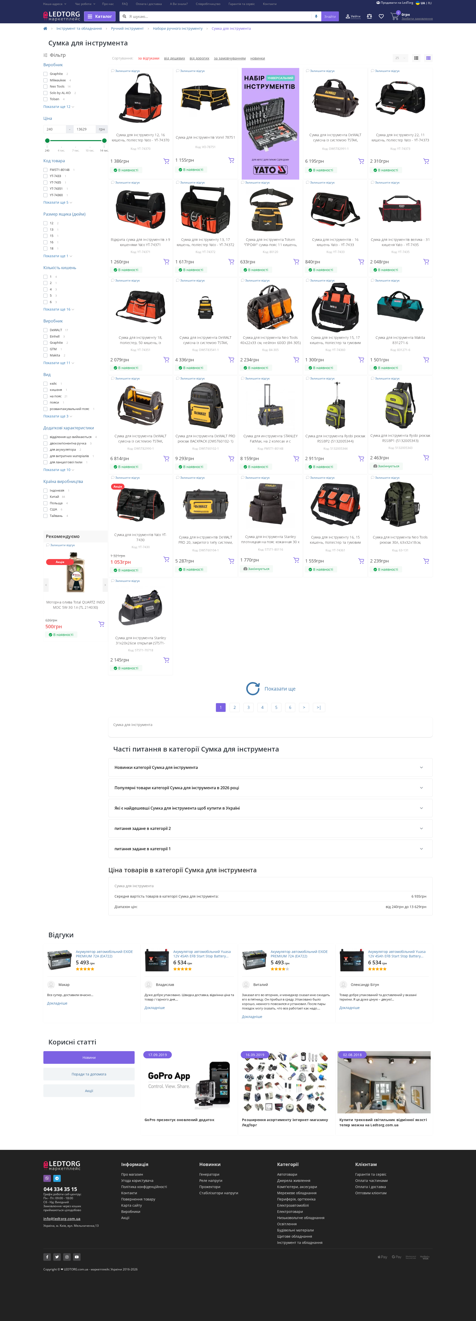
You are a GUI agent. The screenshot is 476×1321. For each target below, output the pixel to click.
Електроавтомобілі (293, 1205)
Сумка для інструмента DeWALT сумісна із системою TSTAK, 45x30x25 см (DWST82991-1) (335, 140)
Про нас (108, 4)
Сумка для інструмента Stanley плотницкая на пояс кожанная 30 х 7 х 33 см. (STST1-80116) (270, 541)
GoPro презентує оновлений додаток (179, 1119)
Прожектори (209, 1186)
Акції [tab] (89, 1090)
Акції (125, 1217)
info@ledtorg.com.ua (62, 1218)
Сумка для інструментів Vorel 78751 (205, 137)
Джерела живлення (293, 1180)
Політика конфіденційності (144, 1186)
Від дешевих (174, 58)
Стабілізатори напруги (218, 1193)
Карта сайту (131, 1205)
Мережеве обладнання (297, 1193)
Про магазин (132, 1174)
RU (430, 3)
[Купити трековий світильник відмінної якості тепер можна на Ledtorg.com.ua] (384, 1081)
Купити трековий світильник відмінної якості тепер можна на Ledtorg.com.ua (383, 1122)
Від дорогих (199, 58)
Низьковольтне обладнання (301, 1217)
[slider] (47, 141)
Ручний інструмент (127, 28)
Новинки (257, 58)
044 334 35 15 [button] (60, 1189)
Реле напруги (210, 1180)
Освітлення (287, 1224)
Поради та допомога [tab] (89, 1074)
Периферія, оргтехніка (296, 1199)
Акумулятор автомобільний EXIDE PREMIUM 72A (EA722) (104, 953)
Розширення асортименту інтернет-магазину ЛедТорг (285, 1122)
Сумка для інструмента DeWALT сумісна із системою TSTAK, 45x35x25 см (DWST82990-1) (140, 441)
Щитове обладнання (294, 1236)
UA (423, 3)
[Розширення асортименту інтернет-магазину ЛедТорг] (286, 1081)
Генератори (209, 1174)
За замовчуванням (230, 58)
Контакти (270, 4)
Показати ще (280, 688)
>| (319, 707)
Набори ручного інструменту (178, 28)
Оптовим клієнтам (371, 1193)
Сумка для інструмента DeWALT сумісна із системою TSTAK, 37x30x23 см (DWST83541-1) (205, 342)
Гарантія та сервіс (242, 4)
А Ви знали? (179, 4)
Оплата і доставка (149, 4)
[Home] (45, 28)
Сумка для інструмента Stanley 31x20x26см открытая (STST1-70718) (140, 643)
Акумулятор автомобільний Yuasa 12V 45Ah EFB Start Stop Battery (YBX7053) (202, 953)
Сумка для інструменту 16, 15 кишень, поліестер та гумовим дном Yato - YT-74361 (335, 542)
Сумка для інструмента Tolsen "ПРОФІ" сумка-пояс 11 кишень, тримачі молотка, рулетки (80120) (270, 244)
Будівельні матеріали (295, 1230)
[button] (54, 3)
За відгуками (148, 58)
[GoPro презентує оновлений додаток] (189, 1081)
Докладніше (57, 1003)
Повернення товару (138, 1199)
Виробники (130, 1211)
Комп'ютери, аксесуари (297, 1186)
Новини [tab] (89, 1057)
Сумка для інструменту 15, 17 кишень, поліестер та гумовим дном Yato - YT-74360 (335, 342)
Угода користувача (137, 1180)
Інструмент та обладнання (79, 28)
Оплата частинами (371, 1180)
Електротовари (290, 1211)
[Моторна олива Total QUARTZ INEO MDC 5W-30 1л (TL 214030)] (75, 571)
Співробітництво (208, 4)
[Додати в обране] (101, 549)
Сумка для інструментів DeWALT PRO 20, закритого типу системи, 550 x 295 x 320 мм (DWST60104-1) (205, 542)
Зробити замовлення (417, 18)
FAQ (125, 4)
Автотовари (287, 1174)
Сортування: (122, 58)
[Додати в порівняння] (101, 556)
